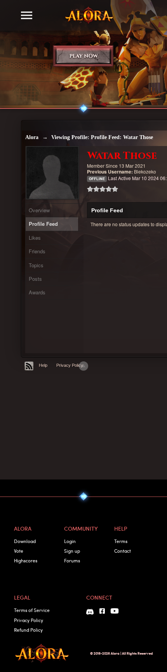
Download (25, 541)
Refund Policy (28, 629)
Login (70, 541)
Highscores (25, 560)
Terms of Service (32, 610)
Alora (31, 137)
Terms (120, 541)
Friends (37, 251)
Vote (18, 550)
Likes (35, 237)
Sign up (72, 550)
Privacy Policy (69, 365)
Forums (72, 560)
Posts (35, 278)
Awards (37, 292)
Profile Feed (43, 223)
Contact (122, 550)
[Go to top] (83, 366)
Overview (39, 210)
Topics (36, 265)
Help (43, 365)
